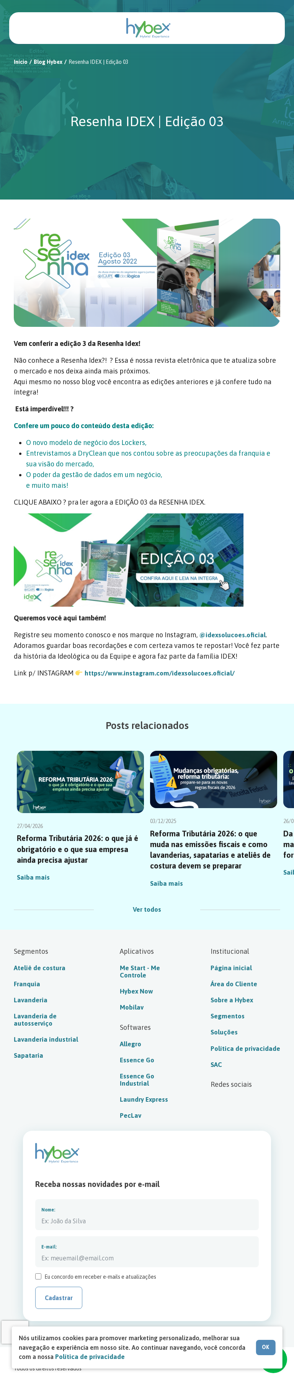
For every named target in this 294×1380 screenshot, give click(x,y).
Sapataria (28, 1055)
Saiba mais (33, 877)
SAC (216, 1064)
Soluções (224, 1032)
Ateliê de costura (39, 968)
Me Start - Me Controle (140, 971)
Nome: (48, 1210)
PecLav (130, 1115)
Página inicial (231, 968)
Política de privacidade (245, 1048)
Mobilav (132, 1007)
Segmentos (228, 1016)
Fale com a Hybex (269, 28)
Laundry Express (144, 1099)
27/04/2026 (30, 826)
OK (265, 1347)
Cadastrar (59, 1297)
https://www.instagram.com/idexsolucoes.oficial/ (160, 673)
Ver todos (147, 909)
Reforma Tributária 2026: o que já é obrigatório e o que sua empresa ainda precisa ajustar (77, 849)
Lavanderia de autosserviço (35, 1019)
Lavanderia (30, 1000)
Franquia (27, 984)
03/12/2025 (163, 821)
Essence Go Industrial (137, 1079)
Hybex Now (136, 991)
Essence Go (137, 1060)
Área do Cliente (234, 984)
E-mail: (49, 1247)
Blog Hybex (48, 62)
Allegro (130, 1044)
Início (21, 62)
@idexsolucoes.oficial (232, 635)
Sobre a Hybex (232, 1000)
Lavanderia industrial (46, 1039)
